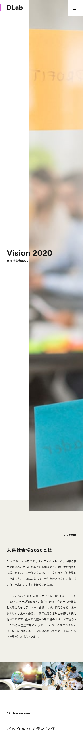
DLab (15, 7)
